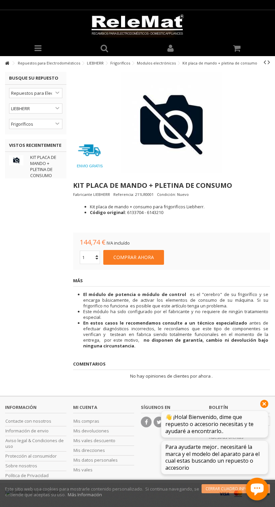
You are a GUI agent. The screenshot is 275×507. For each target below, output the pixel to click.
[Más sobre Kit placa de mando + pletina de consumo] (18, 160)
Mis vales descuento (94, 440)
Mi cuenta (85, 407)
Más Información (85, 495)
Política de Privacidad (27, 475)
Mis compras (86, 421)
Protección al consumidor (31, 456)
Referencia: (123, 194)
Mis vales (83, 470)
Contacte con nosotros (28, 421)
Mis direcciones (89, 450)
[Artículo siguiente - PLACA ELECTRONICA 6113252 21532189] (269, 62)
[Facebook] (146, 422)
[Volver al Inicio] (7, 63)
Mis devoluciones (91, 431)
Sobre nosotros (21, 466)
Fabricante (82, 194)
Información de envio (27, 431)
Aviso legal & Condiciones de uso (34, 443)
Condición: (166, 194)
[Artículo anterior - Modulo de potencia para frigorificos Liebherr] (265, 62)
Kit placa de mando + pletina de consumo (43, 166)
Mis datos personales (95, 460)
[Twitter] (159, 422)
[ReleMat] (137, 25)
